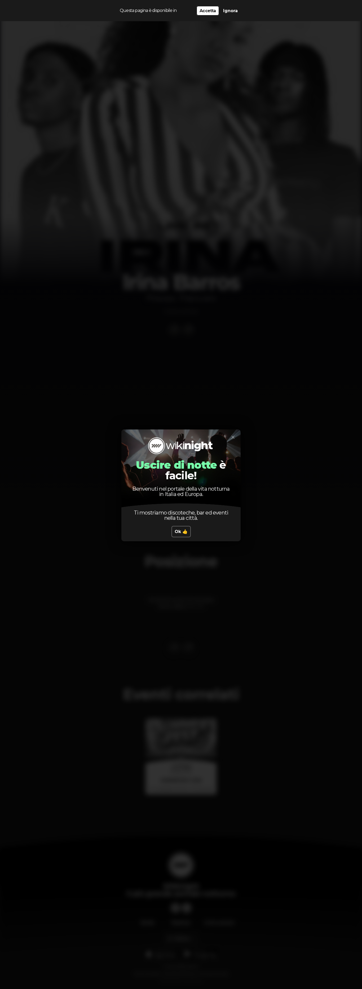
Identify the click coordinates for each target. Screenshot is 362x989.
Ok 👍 (181, 531)
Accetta (208, 10)
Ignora (230, 10)
